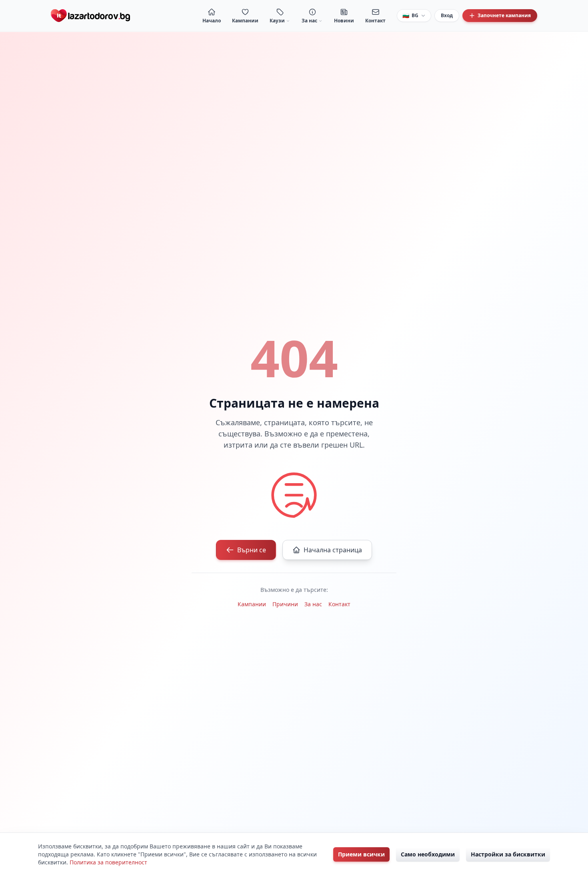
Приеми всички (361, 854)
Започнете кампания (504, 15)
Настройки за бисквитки (508, 854)
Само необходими (428, 854)
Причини (285, 604)
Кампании (252, 604)
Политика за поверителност (108, 862)
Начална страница (333, 550)
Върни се (251, 550)
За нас (313, 604)
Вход (447, 15)
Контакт (339, 604)
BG (410, 15)
